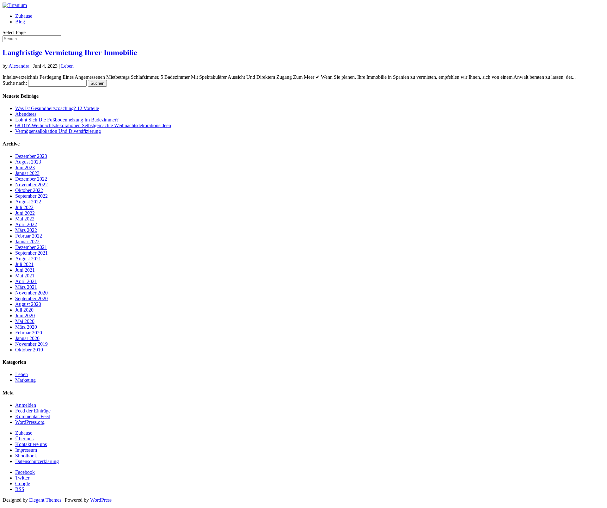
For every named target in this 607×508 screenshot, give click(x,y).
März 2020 (26, 327)
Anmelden (25, 405)
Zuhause (23, 16)
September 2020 (31, 298)
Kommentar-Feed (32, 416)
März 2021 (26, 287)
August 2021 (28, 258)
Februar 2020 (28, 332)
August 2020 (28, 304)
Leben (67, 66)
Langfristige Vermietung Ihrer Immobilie (70, 52)
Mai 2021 (24, 275)
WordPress (101, 500)
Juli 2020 (24, 310)
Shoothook (26, 455)
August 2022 (28, 201)
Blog (20, 21)
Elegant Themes (45, 500)
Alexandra (19, 66)
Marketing (25, 380)
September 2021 (31, 253)
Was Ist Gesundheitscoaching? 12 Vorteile (57, 108)
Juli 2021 (24, 264)
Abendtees (25, 114)
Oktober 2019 (29, 349)
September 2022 (31, 196)
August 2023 (28, 161)
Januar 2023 (27, 173)
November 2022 (31, 184)
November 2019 (31, 344)
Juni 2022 (25, 213)
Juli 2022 (24, 207)
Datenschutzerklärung (37, 461)
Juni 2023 (25, 167)
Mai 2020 (24, 321)
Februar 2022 (28, 236)
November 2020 (31, 292)
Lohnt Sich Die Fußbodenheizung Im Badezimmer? (67, 119)
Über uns (24, 438)
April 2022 (26, 224)
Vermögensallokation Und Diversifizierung (58, 131)
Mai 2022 (24, 218)
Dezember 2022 (31, 179)
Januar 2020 (27, 338)
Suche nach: (15, 83)
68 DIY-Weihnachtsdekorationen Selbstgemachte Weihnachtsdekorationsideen (93, 125)
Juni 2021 (25, 270)
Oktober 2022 (29, 190)
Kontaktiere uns (31, 444)
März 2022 (26, 230)
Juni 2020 (25, 315)
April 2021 (26, 281)
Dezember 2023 (31, 156)
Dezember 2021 (31, 247)
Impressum (26, 450)
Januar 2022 (27, 241)
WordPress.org (30, 422)
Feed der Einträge (33, 410)
